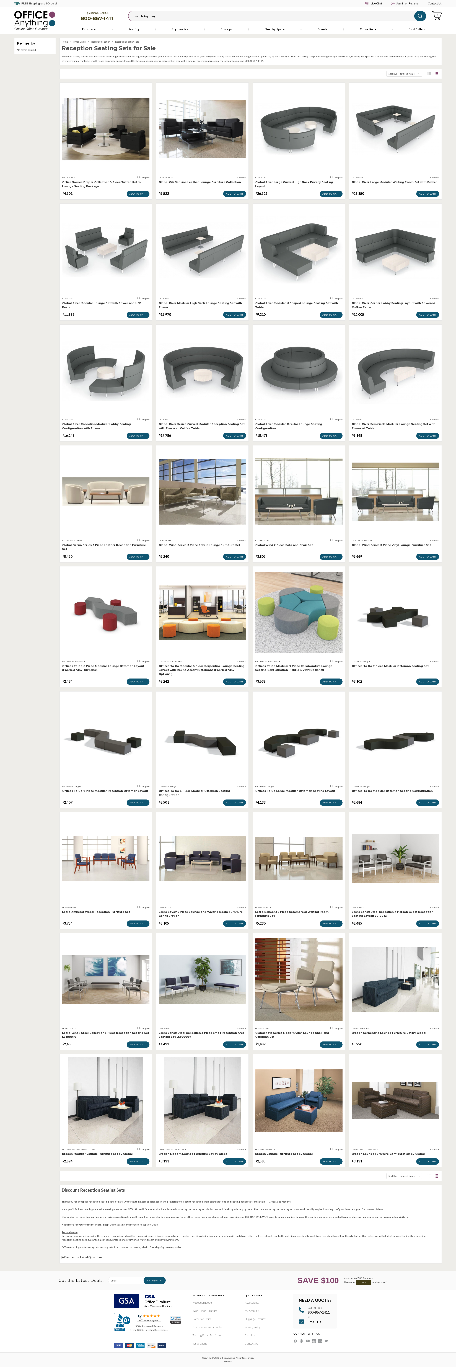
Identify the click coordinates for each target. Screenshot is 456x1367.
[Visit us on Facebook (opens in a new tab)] (295, 1341)
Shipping (249, 1318)
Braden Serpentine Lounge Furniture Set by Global (389, 1033)
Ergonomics (180, 29)
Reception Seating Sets (127, 41)
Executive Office (202, 1318)
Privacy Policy (252, 1327)
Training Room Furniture (207, 1335)
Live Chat (376, 3)
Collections (368, 29)
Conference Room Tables (207, 1327)
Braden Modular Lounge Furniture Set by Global (97, 1153)
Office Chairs (79, 41)
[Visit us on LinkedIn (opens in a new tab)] (320, 1341)
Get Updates (154, 1280)
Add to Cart (138, 193)
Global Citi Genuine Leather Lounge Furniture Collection (200, 182)
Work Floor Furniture (205, 1310)
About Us (250, 1335)
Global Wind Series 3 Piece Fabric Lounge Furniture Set (199, 545)
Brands (322, 29)
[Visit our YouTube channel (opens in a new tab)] (308, 1341)
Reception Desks (203, 1302)
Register (414, 3)
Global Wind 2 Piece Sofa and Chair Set (284, 545)
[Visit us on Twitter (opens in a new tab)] (326, 1341)
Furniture (89, 29)
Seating (133, 29)
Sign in (400, 3)
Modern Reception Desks (144, 1224)
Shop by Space (275, 29)
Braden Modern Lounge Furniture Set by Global (193, 1153)
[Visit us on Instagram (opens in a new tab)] (314, 1341)
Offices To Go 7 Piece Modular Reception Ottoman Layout (105, 791)
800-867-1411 (97, 18)
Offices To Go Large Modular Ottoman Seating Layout (295, 791)
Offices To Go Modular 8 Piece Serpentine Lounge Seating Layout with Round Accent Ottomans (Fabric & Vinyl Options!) (202, 670)
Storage (226, 29)
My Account (252, 1310)
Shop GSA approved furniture (158, 1306)
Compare (144, 177)
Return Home (69, 1232)
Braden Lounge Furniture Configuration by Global (388, 1153)
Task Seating (200, 1343)
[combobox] (274, 16)
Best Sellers (417, 29)
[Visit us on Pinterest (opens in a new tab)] (301, 1341)
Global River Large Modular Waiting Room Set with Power (394, 182)
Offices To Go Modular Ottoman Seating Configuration (392, 791)
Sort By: (392, 73)
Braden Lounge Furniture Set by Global (284, 1153)
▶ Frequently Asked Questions (82, 1257)
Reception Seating (100, 41)
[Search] (420, 16)
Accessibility (252, 1302)
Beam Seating (117, 1224)
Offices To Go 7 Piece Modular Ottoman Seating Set (390, 666)
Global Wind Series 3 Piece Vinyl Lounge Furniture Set (391, 545)
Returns (261, 1318)
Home (65, 41)
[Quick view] (106, 168)
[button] (429, 74)
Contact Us (435, 3)
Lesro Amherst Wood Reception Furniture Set (96, 912)
